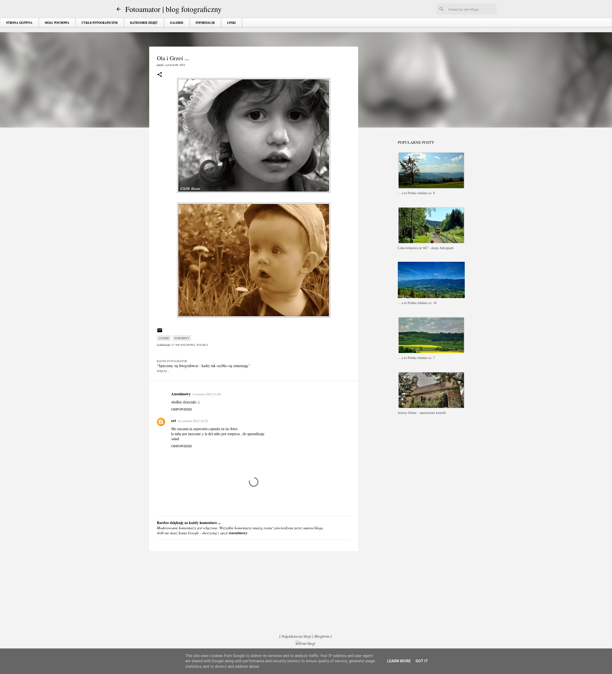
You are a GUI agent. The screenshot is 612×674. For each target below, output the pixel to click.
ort (173, 420)
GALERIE (176, 23)
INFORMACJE (205, 23)
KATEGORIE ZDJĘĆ (144, 23)
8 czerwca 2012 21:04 (207, 394)
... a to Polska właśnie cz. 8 (416, 193)
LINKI (231, 23)
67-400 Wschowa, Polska (190, 345)
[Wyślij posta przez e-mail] (160, 332)
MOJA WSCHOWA (57, 23)
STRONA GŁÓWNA (19, 23)
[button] (160, 75)
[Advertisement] (253, 591)
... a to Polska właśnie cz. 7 (416, 357)
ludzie (164, 338)
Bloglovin (322, 636)
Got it (421, 661)
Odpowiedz (181, 409)
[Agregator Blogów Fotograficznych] (305, 643)
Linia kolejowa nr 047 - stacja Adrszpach (426, 248)
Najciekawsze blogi (296, 636)
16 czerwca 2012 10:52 (193, 421)
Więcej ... (163, 371)
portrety (182, 338)
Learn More (399, 661)
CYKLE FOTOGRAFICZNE (100, 23)
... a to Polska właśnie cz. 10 (417, 302)
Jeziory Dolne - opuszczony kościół (422, 412)
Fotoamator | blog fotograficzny (173, 9)
